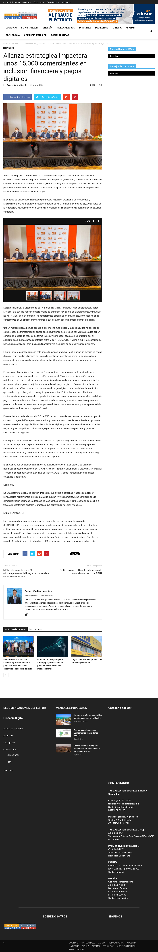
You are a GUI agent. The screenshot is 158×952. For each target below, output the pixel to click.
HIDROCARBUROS (65, 27)
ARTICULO (113, 764)
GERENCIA (113, 737)
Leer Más (115, 55)
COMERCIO (11, 27)
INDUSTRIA (85, 27)
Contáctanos (52, 2)
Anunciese (27, 2)
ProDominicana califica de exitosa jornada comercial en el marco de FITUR (81, 572)
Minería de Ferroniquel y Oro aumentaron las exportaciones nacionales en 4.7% (87, 748)
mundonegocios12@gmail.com (123, 816)
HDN (9, 761)
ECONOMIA (114, 771)
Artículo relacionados (15, 629)
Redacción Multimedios (17, 85)
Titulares (112, 716)
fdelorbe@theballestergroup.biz (123, 803)
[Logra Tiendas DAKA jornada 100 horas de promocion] (86, 646)
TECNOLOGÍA (13, 35)
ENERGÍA (47, 27)
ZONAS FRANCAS (60, 35)
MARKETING (101, 27)
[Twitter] (27, 615)
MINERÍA (117, 27)
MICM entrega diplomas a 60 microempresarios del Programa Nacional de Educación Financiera (26, 573)
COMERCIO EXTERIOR (35, 35)
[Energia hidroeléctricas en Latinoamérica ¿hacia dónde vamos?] (63, 733)
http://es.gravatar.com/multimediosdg (38, 595)
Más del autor (36, 629)
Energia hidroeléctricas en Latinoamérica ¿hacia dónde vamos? (86, 733)
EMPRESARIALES (30, 27)
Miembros (66, 2)
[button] (151, 31)
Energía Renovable (117, 757)
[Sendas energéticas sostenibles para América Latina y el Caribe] (63, 719)
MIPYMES (131, 27)
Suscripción (39, 2)
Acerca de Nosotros (11, 2)
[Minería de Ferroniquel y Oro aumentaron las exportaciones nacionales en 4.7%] (63, 748)
